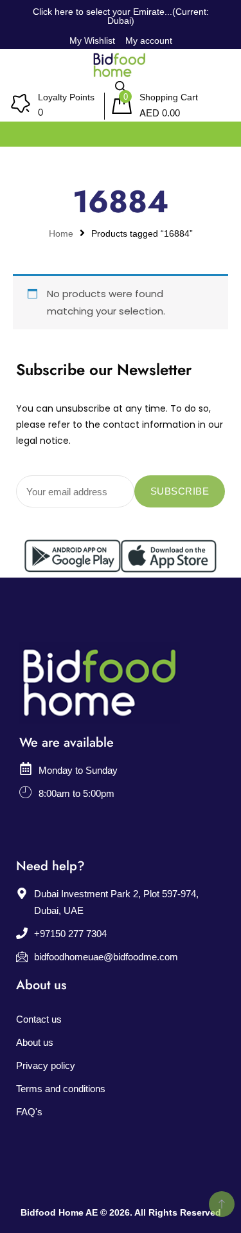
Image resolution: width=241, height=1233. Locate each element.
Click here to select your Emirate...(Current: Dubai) (121, 16)
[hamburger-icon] (216, 131)
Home (61, 234)
